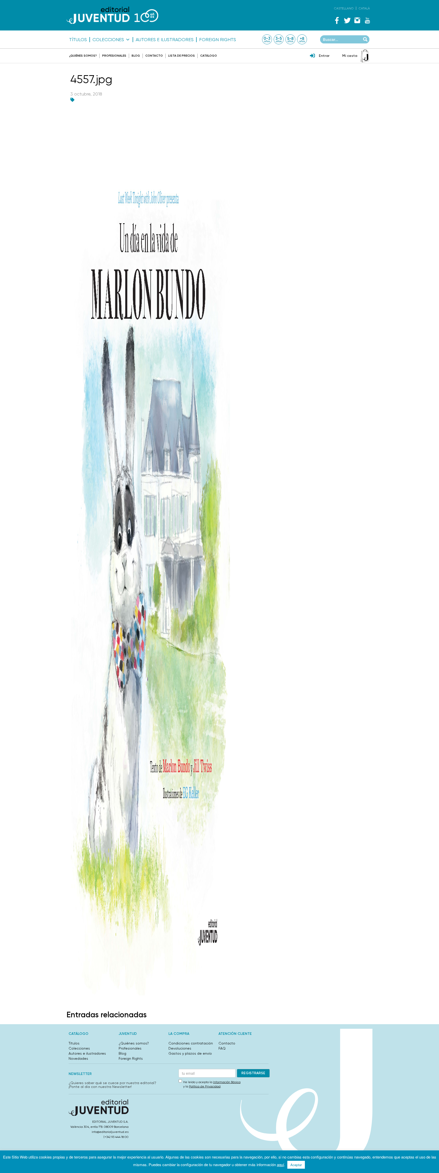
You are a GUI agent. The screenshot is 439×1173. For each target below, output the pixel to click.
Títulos (78, 39)
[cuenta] (312, 56)
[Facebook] (337, 20)
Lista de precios (181, 55)
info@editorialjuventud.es (110, 1132)
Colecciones (108, 39)
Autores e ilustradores (165, 39)
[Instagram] (357, 20)
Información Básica (227, 1082)
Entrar (324, 56)
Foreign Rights (217, 39)
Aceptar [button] (296, 1164)
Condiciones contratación (190, 1043)
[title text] (112, 15)
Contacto (154, 55)
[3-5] (279, 39)
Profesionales (114, 55)
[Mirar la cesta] (365, 56)
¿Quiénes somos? (83, 55)
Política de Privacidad (205, 1086)
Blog (136, 55)
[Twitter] (347, 20)
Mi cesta (349, 56)
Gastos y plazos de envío (190, 1053)
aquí (280, 1164)
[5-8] (290, 39)
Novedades (78, 1058)
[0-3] (267, 39)
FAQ (222, 1048)
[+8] (302, 39)
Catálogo (208, 55)
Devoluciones (179, 1048)
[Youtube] (367, 20)
